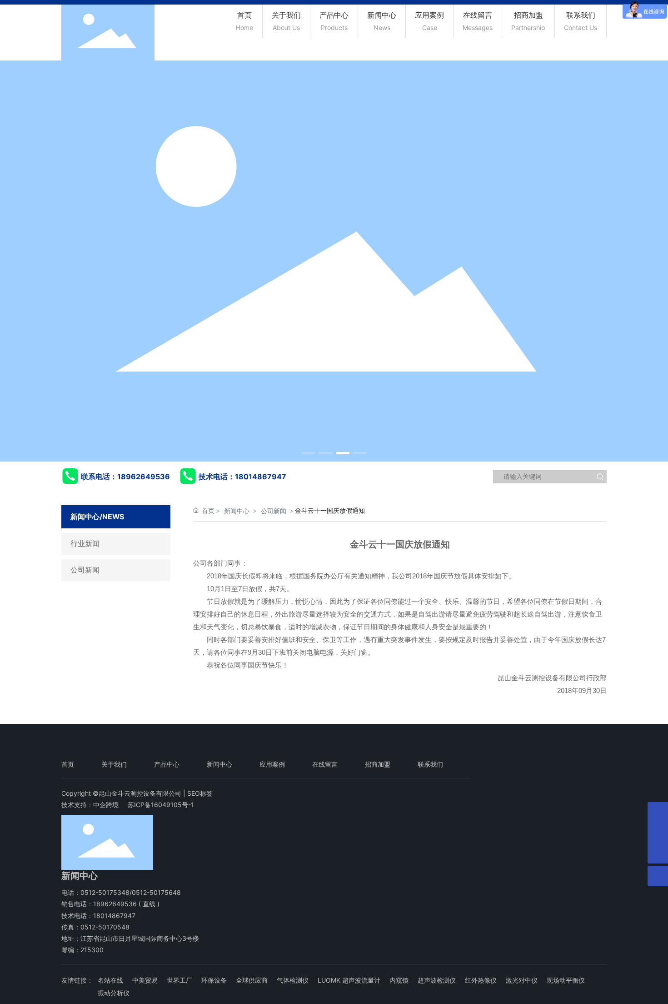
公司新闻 (85, 570)
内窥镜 (399, 980)
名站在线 (110, 980)
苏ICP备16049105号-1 (161, 804)
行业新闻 (85, 543)
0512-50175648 (156, 892)
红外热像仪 (481, 980)
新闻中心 (236, 511)
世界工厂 (179, 980)
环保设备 (214, 980)
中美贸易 (145, 980)
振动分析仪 (114, 993)
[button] (308, 453)
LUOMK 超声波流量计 (349, 980)
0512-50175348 (105, 892)
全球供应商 (252, 980)
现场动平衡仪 (566, 980)
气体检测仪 (293, 980)
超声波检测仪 (437, 980)
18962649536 (143, 476)
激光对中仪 (522, 980)
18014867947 (260, 476)
